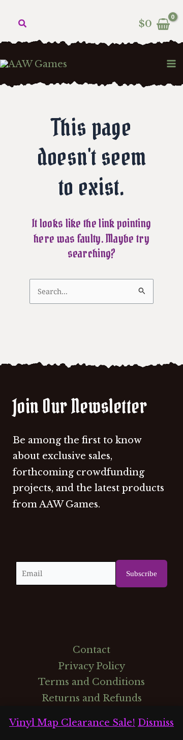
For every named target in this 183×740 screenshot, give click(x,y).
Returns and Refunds (92, 698)
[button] (22, 24)
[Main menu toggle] (171, 63)
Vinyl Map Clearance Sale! (72, 722)
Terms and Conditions (91, 682)
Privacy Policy (91, 666)
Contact (91, 650)
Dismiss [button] (156, 722)
